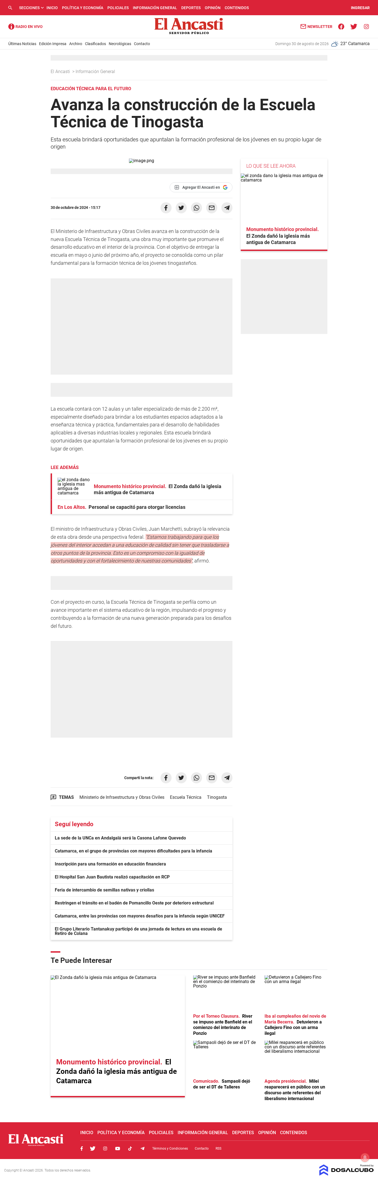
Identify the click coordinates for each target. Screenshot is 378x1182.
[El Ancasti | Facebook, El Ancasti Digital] (341, 26)
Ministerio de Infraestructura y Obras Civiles (121, 797)
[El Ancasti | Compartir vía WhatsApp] (196, 207)
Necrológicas (120, 44)
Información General (155, 8)
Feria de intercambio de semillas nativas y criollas (104, 890)
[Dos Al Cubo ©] (346, 1174)
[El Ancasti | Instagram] (366, 26)
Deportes (191, 8)
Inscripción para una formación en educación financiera (110, 864)
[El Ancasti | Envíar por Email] (211, 207)
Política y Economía (82, 8)
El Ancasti (61, 71)
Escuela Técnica (185, 797)
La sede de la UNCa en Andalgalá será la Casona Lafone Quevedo (120, 838)
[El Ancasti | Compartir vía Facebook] (166, 207)
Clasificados (95, 44)
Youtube (117, 1148)
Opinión (213, 8)
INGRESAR (360, 8)
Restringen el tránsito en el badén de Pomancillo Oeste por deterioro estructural (134, 903)
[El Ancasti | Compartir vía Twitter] (181, 207)
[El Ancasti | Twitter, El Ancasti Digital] (353, 26)
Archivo (75, 44)
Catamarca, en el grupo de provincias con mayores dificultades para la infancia (133, 851)
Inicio (52, 8)
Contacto (142, 44)
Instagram (105, 1148)
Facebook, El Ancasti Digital (81, 1148)
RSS (218, 1148)
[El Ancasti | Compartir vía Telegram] (226, 207)
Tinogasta (217, 797)
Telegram (142, 1148)
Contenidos (237, 8)
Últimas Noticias (22, 44)
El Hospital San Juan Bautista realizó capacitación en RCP (112, 877)
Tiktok (130, 1148)
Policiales (118, 8)
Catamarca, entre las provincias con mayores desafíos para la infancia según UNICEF (140, 916)
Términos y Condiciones (170, 1148)
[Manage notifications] (365, 1157)
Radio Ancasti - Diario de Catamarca (25, 27)
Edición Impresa (52, 44)
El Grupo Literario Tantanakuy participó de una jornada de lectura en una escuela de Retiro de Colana (138, 931)
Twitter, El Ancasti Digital (92, 1148)
